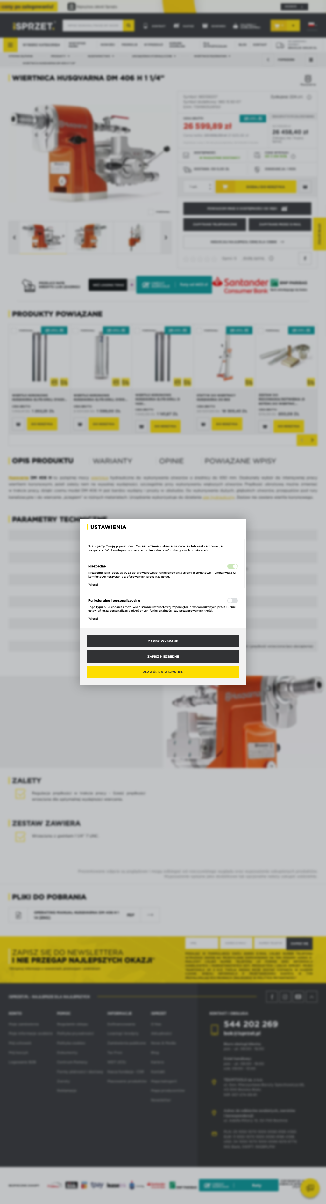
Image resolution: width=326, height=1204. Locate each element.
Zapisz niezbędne (163, 656)
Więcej (93, 585)
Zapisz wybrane (163, 641)
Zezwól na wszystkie (163, 671)
